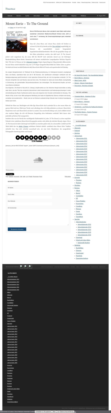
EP (25, 27)
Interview (77, 133)
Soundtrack (79, 216)
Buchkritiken (79, 248)
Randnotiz (79, 256)
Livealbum (79, 206)
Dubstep (11, 176)
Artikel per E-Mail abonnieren (63, 2)
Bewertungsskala (86, 2)
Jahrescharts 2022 (81, 167)
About (78, 2)
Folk (21, 176)
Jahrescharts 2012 (81, 141)
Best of (78, 193)
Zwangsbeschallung (82, 258)
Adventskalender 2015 (84, 232)
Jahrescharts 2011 (81, 138)
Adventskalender (81, 222)
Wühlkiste (83, 16)
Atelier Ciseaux (23, 126)
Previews (79, 180)
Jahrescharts (36, 16)
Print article (68, 176)
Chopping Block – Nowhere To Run (84, 96)
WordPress (82, 408)
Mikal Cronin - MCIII (80, 80)
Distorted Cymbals (32, 62)
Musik (30, 176)
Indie (24, 176)
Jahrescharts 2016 (81, 151)
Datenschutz (95, 2)
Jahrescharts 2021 (81, 164)
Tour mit (56, 46)
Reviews (19, 16)
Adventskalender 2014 (84, 230)
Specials (55, 16)
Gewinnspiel (79, 253)
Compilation (79, 196)
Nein (54, 411)
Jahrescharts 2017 (81, 154)
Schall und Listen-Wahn (83, 240)
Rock (40, 176)
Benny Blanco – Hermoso (82, 101)
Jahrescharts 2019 (81, 159)
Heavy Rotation (80, 201)
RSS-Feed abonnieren (49, 2)
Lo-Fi (27, 176)
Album (86, 99)
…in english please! (80, 125)
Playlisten (73, 16)
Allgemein (77, 128)
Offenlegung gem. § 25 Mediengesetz (95, 408)
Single (78, 211)
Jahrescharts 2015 (81, 149)
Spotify (27, 16)
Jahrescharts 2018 (81, 157)
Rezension (36, 176)
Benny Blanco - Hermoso (81, 78)
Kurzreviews (79, 203)
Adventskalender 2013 (84, 227)
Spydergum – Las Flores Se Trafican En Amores (88, 107)
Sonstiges (79, 214)
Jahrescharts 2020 (81, 162)
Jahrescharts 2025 (81, 175)
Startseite (10, 16)
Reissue (78, 209)
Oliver (11, 27)
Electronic (16, 176)
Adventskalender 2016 (84, 235)
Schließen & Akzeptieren (43, 411)
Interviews (64, 16)
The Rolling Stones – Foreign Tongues (85, 112)
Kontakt (74, 2)
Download (79, 237)
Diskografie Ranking (84, 243)
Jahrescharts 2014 (81, 146)
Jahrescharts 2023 (81, 170)
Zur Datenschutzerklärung (65, 411)
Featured (77, 130)
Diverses (78, 250)
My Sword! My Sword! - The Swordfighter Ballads (88, 75)
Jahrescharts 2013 (81, 143)
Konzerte (46, 16)
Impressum (102, 2)
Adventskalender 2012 (84, 224)
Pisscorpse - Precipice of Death (83, 85)
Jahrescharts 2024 (81, 172)
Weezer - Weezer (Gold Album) (83, 83)
